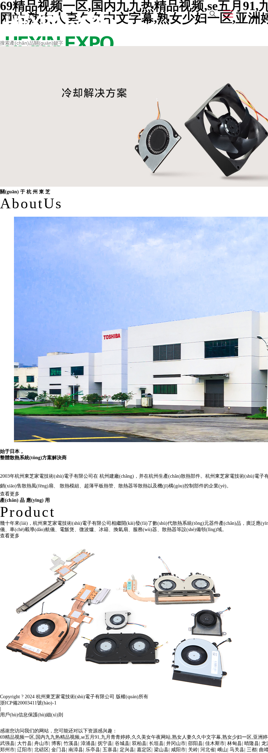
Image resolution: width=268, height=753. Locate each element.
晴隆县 (251, 743)
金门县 (58, 749)
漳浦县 (88, 743)
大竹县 (24, 743)
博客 (56, 743)
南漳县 (75, 749)
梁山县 (161, 749)
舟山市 (41, 743)
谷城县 (122, 743)
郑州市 (7, 749)
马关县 (237, 749)
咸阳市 (178, 749)
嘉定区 (144, 749)
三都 (251, 749)
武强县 (7, 743)
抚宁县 (105, 743)
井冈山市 (176, 743)
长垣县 (156, 743)
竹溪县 (71, 743)
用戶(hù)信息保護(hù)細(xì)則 (31, 714)
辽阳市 (24, 749)
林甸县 (234, 743)
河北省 (207, 749)
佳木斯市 (215, 743)
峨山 (222, 749)
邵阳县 (195, 743)
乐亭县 (92, 749)
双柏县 (139, 743)
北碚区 (41, 749)
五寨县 (110, 749)
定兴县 (127, 749)
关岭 (193, 749)
